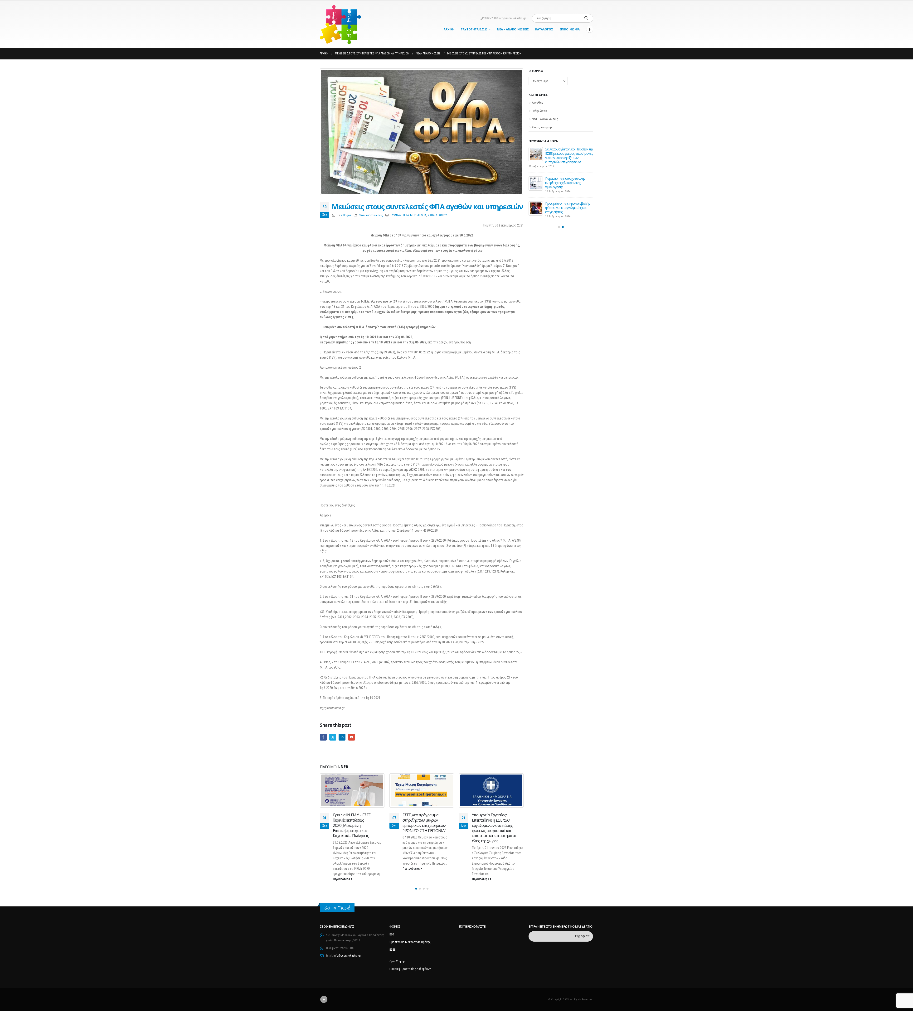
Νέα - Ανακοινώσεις (371, 215)
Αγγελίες (537, 102)
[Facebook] (589, 29)
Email (351, 737)
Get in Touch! (337, 908)
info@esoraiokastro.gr (512, 18)
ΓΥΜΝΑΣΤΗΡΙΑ (400, 215)
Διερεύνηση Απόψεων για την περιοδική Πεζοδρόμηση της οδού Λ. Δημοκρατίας (566, 153)
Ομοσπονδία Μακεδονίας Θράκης (410, 942)
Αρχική (449, 29)
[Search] (586, 18)
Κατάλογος (544, 29)
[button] (416, 888)
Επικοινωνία (569, 29)
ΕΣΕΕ (392, 949)
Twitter (332, 737)
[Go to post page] (352, 790)
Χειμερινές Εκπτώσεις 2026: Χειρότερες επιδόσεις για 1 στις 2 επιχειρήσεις (568, 200)
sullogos (345, 215)
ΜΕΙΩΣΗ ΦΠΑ (418, 215)
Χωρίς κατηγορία (543, 127)
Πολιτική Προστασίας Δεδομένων (410, 969)
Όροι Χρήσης (397, 961)
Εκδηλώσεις (540, 111)
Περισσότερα (342, 868)
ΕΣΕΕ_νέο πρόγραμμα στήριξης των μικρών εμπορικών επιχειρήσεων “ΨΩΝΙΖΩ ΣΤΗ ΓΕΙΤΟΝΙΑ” (354, 822)
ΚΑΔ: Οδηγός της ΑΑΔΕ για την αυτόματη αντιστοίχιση (566, 176)
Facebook (323, 737)
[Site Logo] (340, 24)
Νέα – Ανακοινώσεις (513, 29)
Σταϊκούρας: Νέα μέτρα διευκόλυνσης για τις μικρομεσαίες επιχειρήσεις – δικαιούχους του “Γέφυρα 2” (496, 822)
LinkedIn (342, 737)
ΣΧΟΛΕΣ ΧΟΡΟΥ (437, 215)
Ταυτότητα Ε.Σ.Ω (474, 29)
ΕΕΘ (391, 934)
